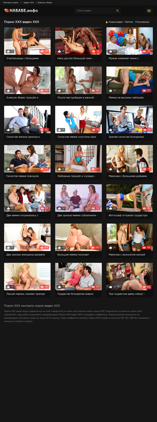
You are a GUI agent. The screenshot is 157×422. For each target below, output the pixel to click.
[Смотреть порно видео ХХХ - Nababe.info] (27, 10)
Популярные (142, 22)
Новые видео (116, 22)
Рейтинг (129, 22)
